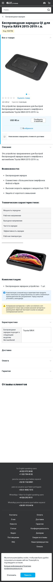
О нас (13, 519)
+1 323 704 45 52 (26, 474)
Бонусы (40, 547)
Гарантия (6, 371)
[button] (26, 94)
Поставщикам (13, 537)
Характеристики (10, 322)
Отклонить (11, 575)
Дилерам (40, 533)
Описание (6, 147)
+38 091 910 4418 (26, 505)
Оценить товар (23, 98)
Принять (27, 575)
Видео (13, 533)
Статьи (13, 528)
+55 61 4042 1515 (26, 490)
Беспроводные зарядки (15, 17)
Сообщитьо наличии (38, 120)
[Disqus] (26, 419)
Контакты (13, 515)
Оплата (5, 361)
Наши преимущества (39, 542)
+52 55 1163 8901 (26, 482)
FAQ (13, 542)
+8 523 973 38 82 (26, 471)
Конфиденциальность (40, 528)
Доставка (6, 350)
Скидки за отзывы (39, 537)
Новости (13, 524)
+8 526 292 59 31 (26, 498)
